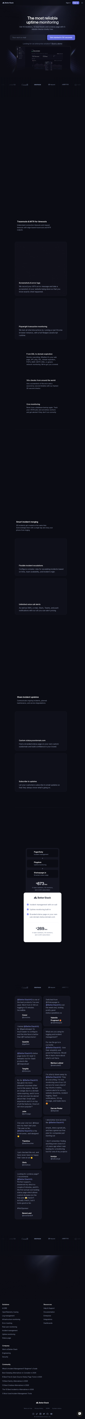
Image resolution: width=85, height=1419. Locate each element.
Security (5, 1357)
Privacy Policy (39, 1408)
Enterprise (47, 1316)
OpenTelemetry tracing (10, 1312)
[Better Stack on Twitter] (44, 1414)
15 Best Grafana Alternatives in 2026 (15, 1385)
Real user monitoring (9, 1327)
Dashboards (48, 1323)
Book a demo (57, 44)
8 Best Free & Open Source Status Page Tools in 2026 (22, 1377)
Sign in (68, 3)
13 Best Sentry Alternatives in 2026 (15, 1381)
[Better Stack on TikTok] (37, 1414)
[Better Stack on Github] (47, 1414)
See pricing (41, 851)
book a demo (54, 1304)
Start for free (61, 1298)
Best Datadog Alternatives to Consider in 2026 (19, 1373)
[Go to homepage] (8, 3)
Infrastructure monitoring (11, 1319)
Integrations (48, 1319)
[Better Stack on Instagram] (33, 1414)
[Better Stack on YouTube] (51, 1414)
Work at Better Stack (9, 1349)
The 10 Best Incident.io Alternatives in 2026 (18, 1389)
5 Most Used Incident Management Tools (17, 1393)
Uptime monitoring (8, 1334)
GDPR (48, 1408)
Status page (6, 1338)
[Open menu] (82, 3)
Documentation (49, 1312)
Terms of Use (28, 1408)
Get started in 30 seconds (61, 37)
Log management (8, 1316)
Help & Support (49, 1308)
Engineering (6, 1353)
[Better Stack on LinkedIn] (40, 1414)
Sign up (75, 3)
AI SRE (4, 1308)
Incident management (9, 1330)
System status (56, 1408)
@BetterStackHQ (24, 999)
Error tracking (7, 1323)
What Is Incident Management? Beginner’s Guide (19, 1368)
